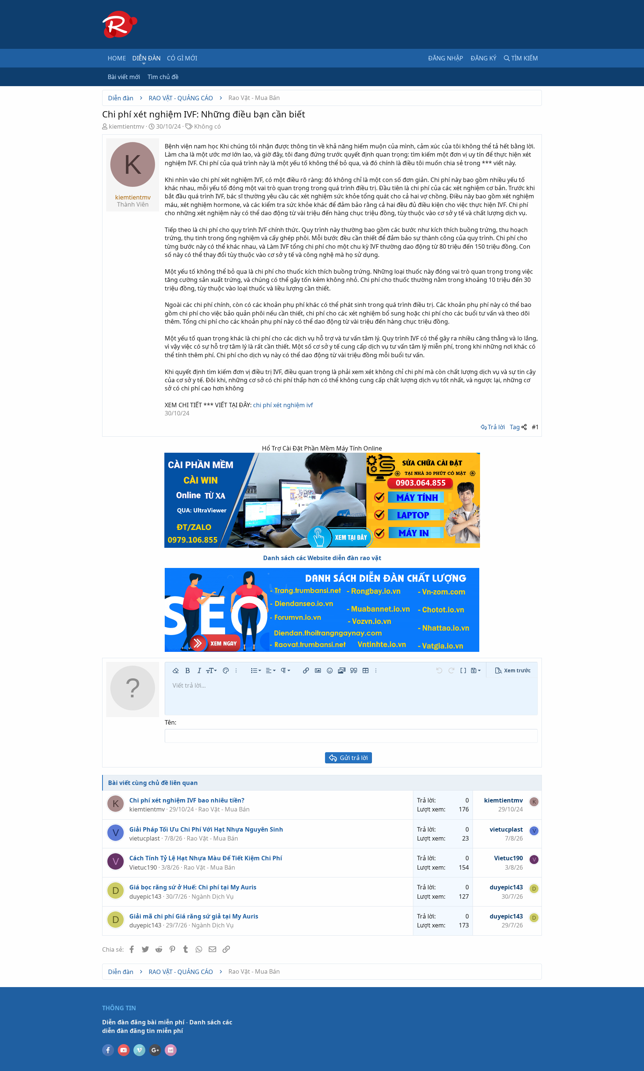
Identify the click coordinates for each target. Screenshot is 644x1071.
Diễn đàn (146, 58)
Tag (515, 427)
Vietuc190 (143, 867)
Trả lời (496, 427)
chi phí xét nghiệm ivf (283, 405)
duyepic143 (145, 896)
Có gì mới (182, 58)
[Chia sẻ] (524, 427)
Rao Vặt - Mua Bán (224, 809)
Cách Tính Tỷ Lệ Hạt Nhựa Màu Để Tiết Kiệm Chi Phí (205, 858)
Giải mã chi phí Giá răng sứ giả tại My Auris (193, 916)
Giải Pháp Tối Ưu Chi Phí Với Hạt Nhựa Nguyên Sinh (206, 829)
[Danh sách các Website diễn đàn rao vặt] (322, 610)
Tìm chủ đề (163, 77)
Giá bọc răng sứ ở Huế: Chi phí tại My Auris (192, 887)
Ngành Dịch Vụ (213, 896)
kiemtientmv (126, 126)
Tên (170, 722)
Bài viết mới (124, 77)
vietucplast (144, 838)
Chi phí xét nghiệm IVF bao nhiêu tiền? (186, 800)
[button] (144, 63)
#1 (535, 427)
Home (117, 58)
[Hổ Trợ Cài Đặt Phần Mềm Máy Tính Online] (322, 500)
